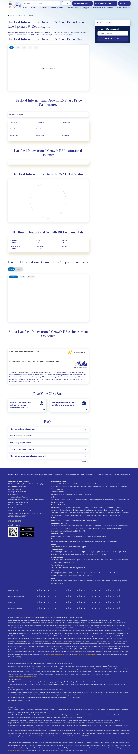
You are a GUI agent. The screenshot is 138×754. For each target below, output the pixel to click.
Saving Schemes (79, 568)
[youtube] (16, 522)
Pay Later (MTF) (103, 487)
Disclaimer (102, 573)
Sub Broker (123, 552)
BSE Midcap (90, 500)
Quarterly (19, 269)
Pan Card (58, 568)
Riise (83, 521)
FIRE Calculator (115, 515)
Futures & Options (90, 552)
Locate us (68, 547)
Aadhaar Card (67, 568)
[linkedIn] (19, 522)
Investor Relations (91, 573)
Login (66, 4)
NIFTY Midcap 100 (112, 500)
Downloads (82, 581)
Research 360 (56, 521)
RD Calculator (78, 507)
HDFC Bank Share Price (59, 526)
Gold (52, 555)
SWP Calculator (114, 510)
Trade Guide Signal (68, 521)
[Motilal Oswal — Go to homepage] (14, 5)
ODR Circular (106, 581)
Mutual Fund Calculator (88, 510)
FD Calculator (66, 507)
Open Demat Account (103, 3)
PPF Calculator (97, 513)
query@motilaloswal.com (17, 492)
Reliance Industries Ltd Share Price (63, 531)
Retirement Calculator (114, 507)
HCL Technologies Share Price (95, 528)
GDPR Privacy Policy (70, 581)
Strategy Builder (92, 521)
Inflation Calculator (72, 515)
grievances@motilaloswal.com (57, 654)
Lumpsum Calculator (58, 510)
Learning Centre (70, 536)
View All (83, 461)
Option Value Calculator (99, 515)
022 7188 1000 (13, 507)
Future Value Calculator (68, 513)
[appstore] (26, 529)
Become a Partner (81, 3)
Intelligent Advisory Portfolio (98, 484)
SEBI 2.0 (97, 581)
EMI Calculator (103, 510)
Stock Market (65, 552)
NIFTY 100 (122, 500)
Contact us (55, 547)
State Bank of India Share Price (95, 526)
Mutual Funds (68, 484)
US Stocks (113, 484)
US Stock (116, 552)
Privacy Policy (116, 581)
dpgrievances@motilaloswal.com (85, 654)
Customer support (79, 547)
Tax (52, 568)
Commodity (63, 555)
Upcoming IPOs (56, 484)
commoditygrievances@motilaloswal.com (22, 677)
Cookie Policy (112, 573)
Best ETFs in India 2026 (66, 562)
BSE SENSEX (62, 500)
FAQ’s (62, 547)
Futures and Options (83, 494)
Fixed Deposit (92, 487)
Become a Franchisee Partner (75, 541)
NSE (55, 573)
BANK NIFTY (70, 500)
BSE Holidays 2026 (71, 560)
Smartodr (90, 581)
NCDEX (64, 573)
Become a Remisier (110, 541)
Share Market (55, 494)
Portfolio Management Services (75, 487)
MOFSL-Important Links (76, 573)
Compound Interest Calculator (94, 507)
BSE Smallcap (80, 500)
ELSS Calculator (108, 513)
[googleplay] (26, 534)
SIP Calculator (56, 507)
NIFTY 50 (54, 500)
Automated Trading (99, 555)
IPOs (99, 552)
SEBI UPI (122, 3)
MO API (78, 521)
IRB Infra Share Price (76, 528)
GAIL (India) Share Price (115, 526)
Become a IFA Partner (94, 541)
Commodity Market (68, 494)
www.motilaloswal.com (16, 750)
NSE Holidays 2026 (57, 560)
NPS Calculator (85, 515)
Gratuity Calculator (84, 513)
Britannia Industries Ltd (114, 528)
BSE (52, 573)
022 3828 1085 (13, 494)
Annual (11, 269)
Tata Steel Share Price (75, 526)
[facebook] (9, 522)
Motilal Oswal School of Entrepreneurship (91, 536)
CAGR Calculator (73, 510)
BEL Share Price (81, 531)
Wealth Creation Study (84, 575)
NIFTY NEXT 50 (100, 500)
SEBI (59, 573)
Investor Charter (56, 581)
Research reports (57, 536)
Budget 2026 (55, 552)
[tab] (11, 47)
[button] (25, 3)
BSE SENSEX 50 (59, 502)
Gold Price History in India (87, 560)
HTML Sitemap (63, 583)
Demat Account (77, 552)
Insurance (59, 489)
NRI (56, 555)
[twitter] (13, 522)
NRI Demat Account (81, 484)
